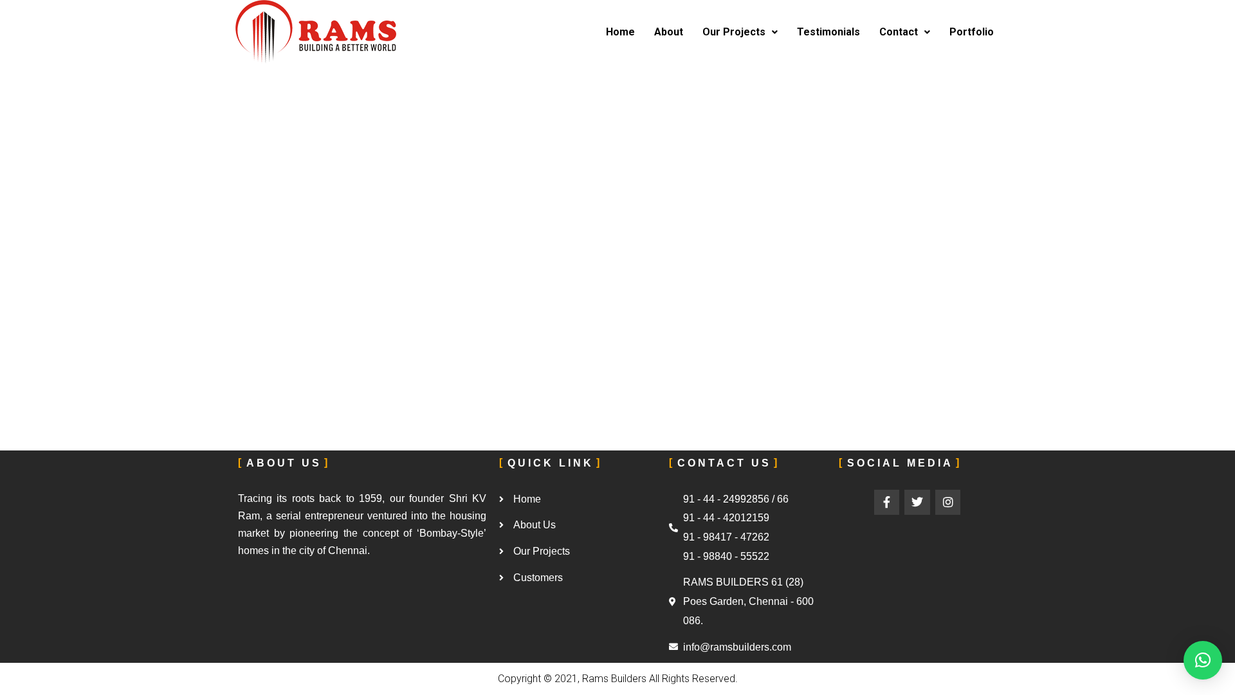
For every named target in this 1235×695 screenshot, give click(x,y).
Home (620, 32)
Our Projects (733, 32)
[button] (1203, 660)
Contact (898, 32)
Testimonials (828, 32)
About (668, 32)
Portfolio (971, 32)
